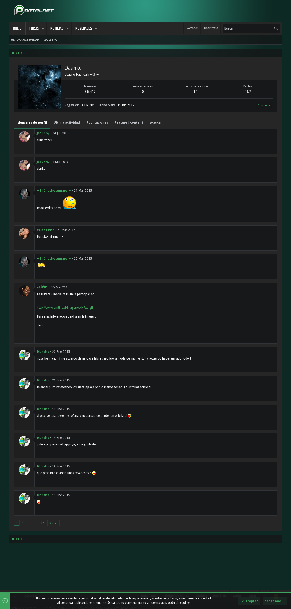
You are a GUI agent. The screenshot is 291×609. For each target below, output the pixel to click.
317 (41, 523)
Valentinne (45, 230)
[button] (42, 28)
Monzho (43, 351)
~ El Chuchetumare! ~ (54, 190)
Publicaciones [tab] (97, 122)
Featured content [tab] (129, 122)
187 (248, 91)
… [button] (33, 523)
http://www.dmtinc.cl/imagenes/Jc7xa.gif (65, 307)
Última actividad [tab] (67, 122)
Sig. (51, 523)
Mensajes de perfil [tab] (32, 122)
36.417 (90, 91)
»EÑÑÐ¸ (42, 287)
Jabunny (43, 133)
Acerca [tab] (155, 122)
